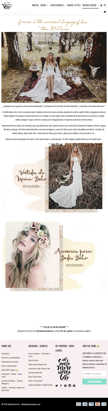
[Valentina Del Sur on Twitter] (56, 385)
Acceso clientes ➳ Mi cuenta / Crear (39, 355)
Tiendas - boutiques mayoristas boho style (13, 389)
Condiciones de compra (10, 361)
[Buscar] (105, 5)
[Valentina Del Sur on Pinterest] (65, 385)
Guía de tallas (33, 360)
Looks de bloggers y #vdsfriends (40, 384)
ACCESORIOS (58, 5)
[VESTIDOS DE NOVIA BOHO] (54, 211)
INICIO (35, 5)
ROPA (44, 5)
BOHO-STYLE (74, 5)
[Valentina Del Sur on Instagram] (69, 385)
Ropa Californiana (34, 376)
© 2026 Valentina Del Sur (10, 404)
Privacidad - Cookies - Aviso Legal (11, 375)
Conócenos (5, 353)
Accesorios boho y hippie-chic (39, 368)
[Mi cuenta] (101, 5)
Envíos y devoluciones (9, 365)
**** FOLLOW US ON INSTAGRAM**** (54, 327)
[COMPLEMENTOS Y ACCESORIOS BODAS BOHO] (54, 290)
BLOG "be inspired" (35, 380)
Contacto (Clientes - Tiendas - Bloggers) (12, 382)
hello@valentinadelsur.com (30, 404)
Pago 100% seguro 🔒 (9, 369)
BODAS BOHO (90, 5)
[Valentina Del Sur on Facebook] (61, 385)
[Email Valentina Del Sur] (74, 385)
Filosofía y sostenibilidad (10, 357)
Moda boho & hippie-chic (37, 364)
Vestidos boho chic (35, 372)
